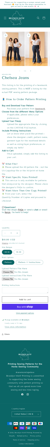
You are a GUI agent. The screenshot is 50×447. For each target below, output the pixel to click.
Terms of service (19, 440)
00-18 (7, 252)
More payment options (25, 313)
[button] (5, 18)
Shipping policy (33, 440)
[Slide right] (30, 71)
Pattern (8, 262)
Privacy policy (35, 436)
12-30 (18, 252)
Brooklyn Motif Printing (23, 433)
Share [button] (7, 334)
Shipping (5, 243)
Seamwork (40, 109)
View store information (15, 327)
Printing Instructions (11, 285)
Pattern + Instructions (29, 262)
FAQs (20, 210)
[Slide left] (19, 71)
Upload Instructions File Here (17, 275)
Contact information (26, 444)
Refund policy (22, 436)
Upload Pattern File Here (14, 268)
